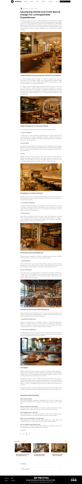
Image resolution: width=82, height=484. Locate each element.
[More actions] (61, 8)
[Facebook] (72, 480)
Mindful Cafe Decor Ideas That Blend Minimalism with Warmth (57, 455)
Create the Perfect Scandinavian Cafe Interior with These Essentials (39, 455)
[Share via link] (29, 433)
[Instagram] (74, 480)
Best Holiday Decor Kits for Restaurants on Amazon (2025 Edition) (22, 455)
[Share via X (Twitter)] (23, 433)
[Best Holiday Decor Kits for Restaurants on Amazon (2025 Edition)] (23, 447)
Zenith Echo (43, 482)
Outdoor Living (23, 430)
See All (66, 441)
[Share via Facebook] (20, 433)
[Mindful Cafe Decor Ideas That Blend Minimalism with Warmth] (59, 447)
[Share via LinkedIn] (26, 433)
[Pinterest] (75, 480)
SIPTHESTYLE (18, 1)
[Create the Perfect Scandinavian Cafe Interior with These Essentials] (41, 447)
